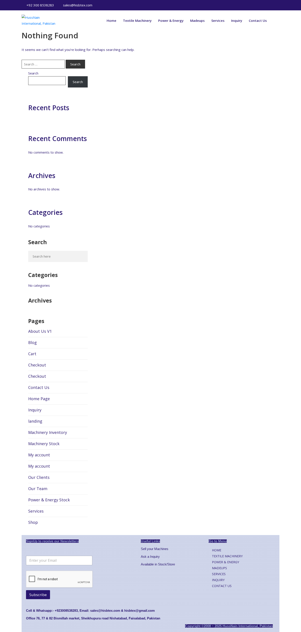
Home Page (39, 398)
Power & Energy (171, 20)
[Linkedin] (227, 5)
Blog (32, 342)
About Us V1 (40, 331)
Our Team (37, 488)
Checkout (37, 365)
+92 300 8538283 (40, 5)
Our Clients (39, 477)
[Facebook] (220, 5)
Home (111, 20)
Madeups (197, 20)
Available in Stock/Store (158, 564)
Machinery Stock (43, 443)
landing (35, 421)
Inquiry (236, 20)
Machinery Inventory (47, 432)
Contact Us (258, 20)
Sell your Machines (154, 549)
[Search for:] (43, 64)
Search (33, 73)
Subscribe (38, 594)
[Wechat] (207, 5)
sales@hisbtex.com (77, 5)
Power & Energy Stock (49, 499)
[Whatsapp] (200, 5)
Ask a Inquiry (150, 556)
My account (39, 454)
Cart (32, 353)
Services (218, 20)
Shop (33, 522)
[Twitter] (213, 5)
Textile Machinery (137, 20)
